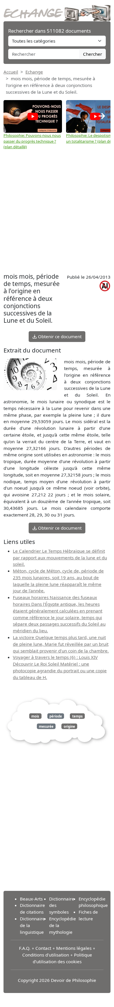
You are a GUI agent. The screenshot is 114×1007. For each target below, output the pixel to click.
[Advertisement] (57, 211)
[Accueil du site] (57, 10)
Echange (34, 72)
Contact (43, 948)
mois (35, 716)
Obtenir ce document (59, 336)
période (55, 716)
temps (77, 716)
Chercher (92, 54)
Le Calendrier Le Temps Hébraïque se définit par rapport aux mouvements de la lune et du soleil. (60, 557)
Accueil (11, 72)
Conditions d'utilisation (45, 955)
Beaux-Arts (31, 899)
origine (69, 726)
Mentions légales (73, 948)
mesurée (46, 726)
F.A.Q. (24, 948)
